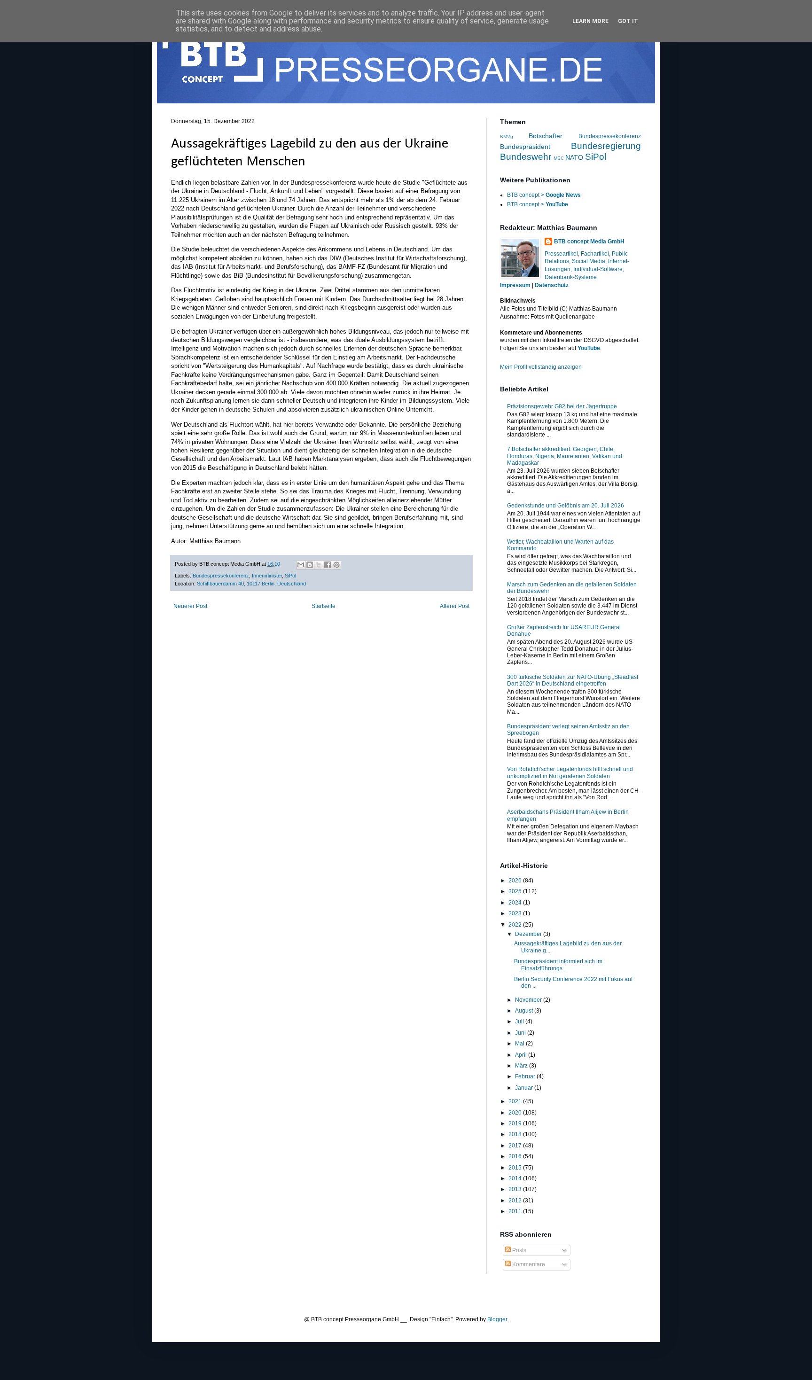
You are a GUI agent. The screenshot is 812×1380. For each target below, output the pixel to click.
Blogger (497, 1319)
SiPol (290, 575)
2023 (515, 913)
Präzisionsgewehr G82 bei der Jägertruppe (562, 406)
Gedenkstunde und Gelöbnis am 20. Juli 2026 (565, 505)
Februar (526, 1076)
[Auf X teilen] (318, 564)
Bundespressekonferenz (221, 575)
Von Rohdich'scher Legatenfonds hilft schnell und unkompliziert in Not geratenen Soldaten (570, 772)
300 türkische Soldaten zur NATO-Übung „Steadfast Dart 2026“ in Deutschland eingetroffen (572, 680)
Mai (520, 1043)
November (529, 1000)
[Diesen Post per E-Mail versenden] (300, 564)
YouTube (589, 348)
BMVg (506, 136)
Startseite (324, 606)
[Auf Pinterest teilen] (336, 564)
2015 (515, 1167)
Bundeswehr (525, 157)
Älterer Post (454, 606)
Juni (521, 1032)
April (521, 1055)
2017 (515, 1145)
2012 (515, 1200)
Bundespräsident (525, 146)
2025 (515, 891)
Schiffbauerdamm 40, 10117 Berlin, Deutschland (251, 583)
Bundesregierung (606, 146)
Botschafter (545, 136)
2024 (515, 902)
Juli (520, 1021)
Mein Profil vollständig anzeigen (541, 367)
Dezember (529, 934)
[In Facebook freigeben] (327, 564)
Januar (524, 1087)
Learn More (590, 21)
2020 (515, 1112)
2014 (515, 1178)
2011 (515, 1211)
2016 (515, 1156)
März (522, 1065)
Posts (518, 1250)
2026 (515, 880)
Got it (628, 21)
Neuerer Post (190, 606)
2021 (515, 1101)
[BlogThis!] (309, 564)
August (524, 1010)
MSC (559, 158)
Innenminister (267, 575)
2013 (515, 1189)
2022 (515, 924)
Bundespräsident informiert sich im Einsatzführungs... (558, 964)
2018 (515, 1134)
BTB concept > (544, 195)
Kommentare (528, 1264)
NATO (574, 157)
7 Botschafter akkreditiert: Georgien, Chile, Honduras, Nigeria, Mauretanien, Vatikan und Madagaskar (564, 456)
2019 (515, 1123)
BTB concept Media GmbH (589, 241)
